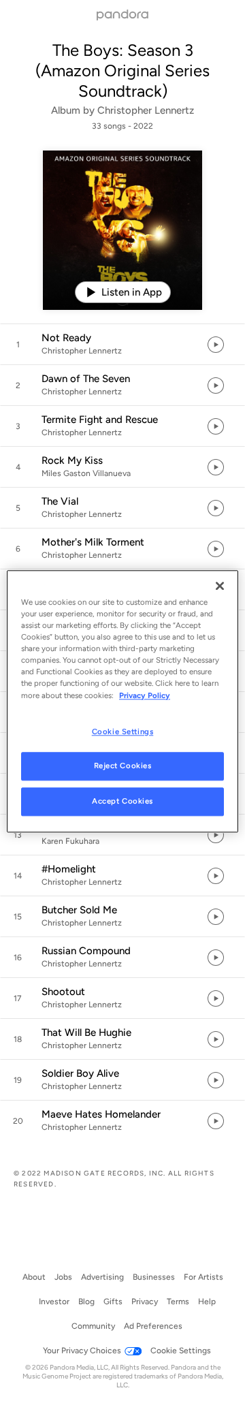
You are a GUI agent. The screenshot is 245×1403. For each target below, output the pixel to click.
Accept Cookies (122, 801)
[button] (122, 344)
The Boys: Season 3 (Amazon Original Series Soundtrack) (122, 70)
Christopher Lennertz (145, 110)
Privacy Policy (144, 695)
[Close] (220, 586)
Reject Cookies (123, 766)
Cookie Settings (123, 731)
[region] (122, 701)
